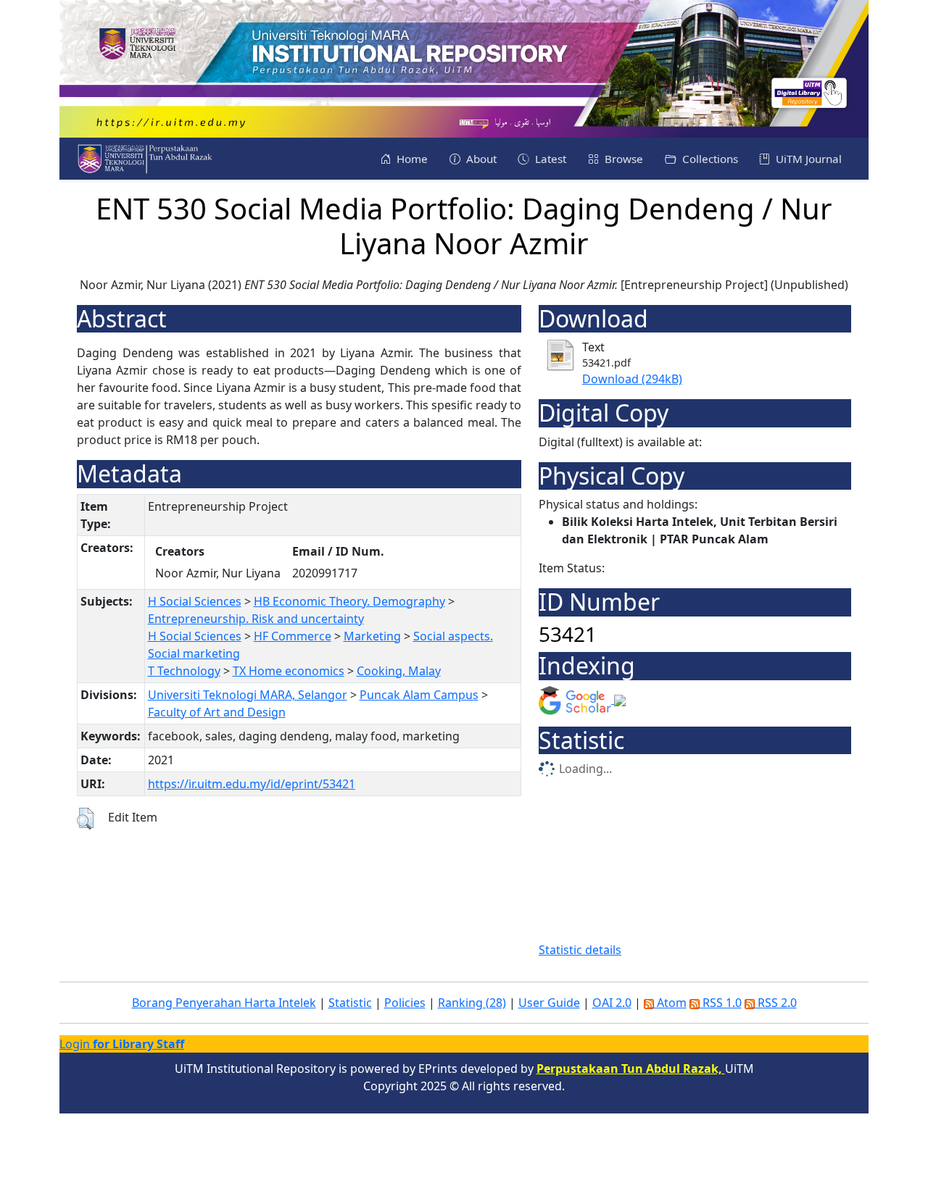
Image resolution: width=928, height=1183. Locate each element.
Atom (670, 1003)
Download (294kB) (632, 379)
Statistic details (580, 950)
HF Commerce (292, 636)
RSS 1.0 (721, 1003)
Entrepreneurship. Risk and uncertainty (256, 619)
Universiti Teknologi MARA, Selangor (247, 695)
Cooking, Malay (399, 671)
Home (411, 158)
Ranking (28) (472, 1003)
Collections (708, 158)
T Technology (184, 671)
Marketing (372, 636)
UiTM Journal (807, 158)
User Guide (549, 1003)
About (480, 158)
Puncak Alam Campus (419, 695)
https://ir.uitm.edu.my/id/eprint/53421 (251, 784)
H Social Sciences (194, 601)
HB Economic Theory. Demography (349, 601)
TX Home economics (288, 671)
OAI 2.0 (611, 1003)
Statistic (350, 1003)
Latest (549, 158)
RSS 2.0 (776, 1003)
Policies (405, 1003)
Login (121, 1044)
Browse (622, 158)
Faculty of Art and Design (217, 712)
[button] (85, 818)
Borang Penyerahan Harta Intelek (224, 1003)
